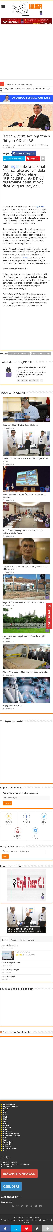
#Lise (5, 1129)
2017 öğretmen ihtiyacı (41, 354)
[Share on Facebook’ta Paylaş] (5, 1228)
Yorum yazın (9, 147)
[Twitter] (22, 1206)
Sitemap (36, 1217)
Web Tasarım (43, 1220)
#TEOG (5, 1109)
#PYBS (5, 1123)
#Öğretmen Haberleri (11, 1134)
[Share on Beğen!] (26, 1228)
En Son (5, 940)
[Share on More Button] (43, 158)
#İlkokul (6, 1125)
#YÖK (5, 1140)
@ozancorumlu (11, 1197)
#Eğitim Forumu (9, 1104)
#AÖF (5, 1119)
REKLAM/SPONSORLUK (19, 1174)
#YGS (5, 1111)
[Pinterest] (26, 1206)
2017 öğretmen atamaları (19, 354)
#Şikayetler (7, 1146)
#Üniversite (7, 1131)
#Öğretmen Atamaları (11, 1136)
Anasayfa (5, 89)
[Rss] (13, 1206)
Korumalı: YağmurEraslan (11, 963)
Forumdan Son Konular (17, 1032)
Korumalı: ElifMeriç (9, 976)
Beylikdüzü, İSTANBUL (9, 1162)
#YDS (5, 1121)
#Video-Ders (8, 1142)
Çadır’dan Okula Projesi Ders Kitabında (19, 84)
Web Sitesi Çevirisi (23, 952)
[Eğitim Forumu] (26, 21)
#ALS (5, 1117)
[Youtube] (31, 1206)
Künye (16, 1217)
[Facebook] (17, 1206)
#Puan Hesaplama (10, 1148)
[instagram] (40, 1206)
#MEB (5, 1138)
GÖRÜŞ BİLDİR (49, 618)
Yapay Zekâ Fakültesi (12, 705)
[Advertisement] (26, 52)
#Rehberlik (7, 1144)
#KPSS (5, 1115)
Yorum (22, 940)
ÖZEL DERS (11, 1186)
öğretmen (40, 206)
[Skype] (36, 1206)
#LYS (5, 1113)
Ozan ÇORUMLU (10, 145)
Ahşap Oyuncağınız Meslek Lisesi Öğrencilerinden (25, 672)
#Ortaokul (7, 1127)
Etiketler (31, 940)
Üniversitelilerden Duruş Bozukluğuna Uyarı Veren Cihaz (24, 930)
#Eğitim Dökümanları (11, 1106)
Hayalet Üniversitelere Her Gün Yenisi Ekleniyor (24, 602)
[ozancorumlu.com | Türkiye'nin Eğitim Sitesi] (26, 7)
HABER (13, 89)
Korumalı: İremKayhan (10, 945)
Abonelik (28, 1217)
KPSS (25, 257)
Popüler (14, 940)
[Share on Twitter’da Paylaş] (16, 1228)
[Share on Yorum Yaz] (37, 1228)
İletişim (22, 1217)
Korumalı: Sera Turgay (10, 970)
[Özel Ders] (26, 98)
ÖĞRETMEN (44, 145)
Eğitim (16, 166)
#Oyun (5, 1150)
